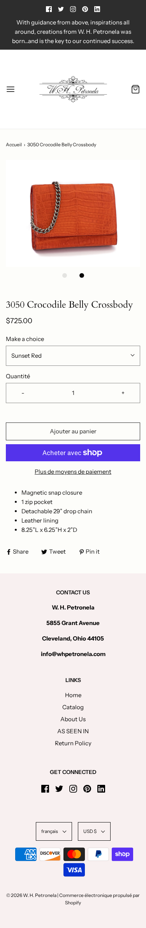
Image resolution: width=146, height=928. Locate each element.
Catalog (73, 707)
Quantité (18, 376)
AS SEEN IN (73, 731)
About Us (73, 719)
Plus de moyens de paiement (73, 471)
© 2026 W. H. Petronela (31, 895)
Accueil (14, 144)
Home (73, 695)
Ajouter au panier (73, 431)
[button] (73, 213)
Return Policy (73, 743)
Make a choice (25, 339)
